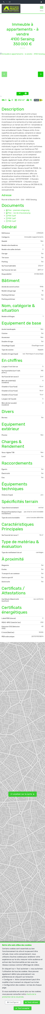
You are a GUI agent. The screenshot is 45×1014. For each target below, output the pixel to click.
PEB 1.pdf (12, 218)
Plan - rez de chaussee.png (19, 213)
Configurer (14, 1002)
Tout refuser (32, 1002)
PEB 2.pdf (12, 221)
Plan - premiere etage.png (18, 210)
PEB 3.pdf (12, 216)
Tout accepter (24, 1008)
